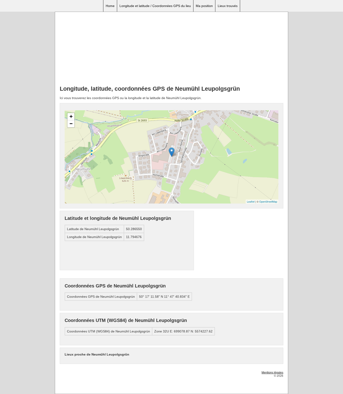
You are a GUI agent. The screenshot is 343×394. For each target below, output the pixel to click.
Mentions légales (272, 372)
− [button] (71, 124)
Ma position (204, 6)
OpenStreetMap (268, 201)
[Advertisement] (171, 49)
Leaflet (251, 201)
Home (110, 6)
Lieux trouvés (228, 6)
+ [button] (71, 116)
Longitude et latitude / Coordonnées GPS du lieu (155, 6)
